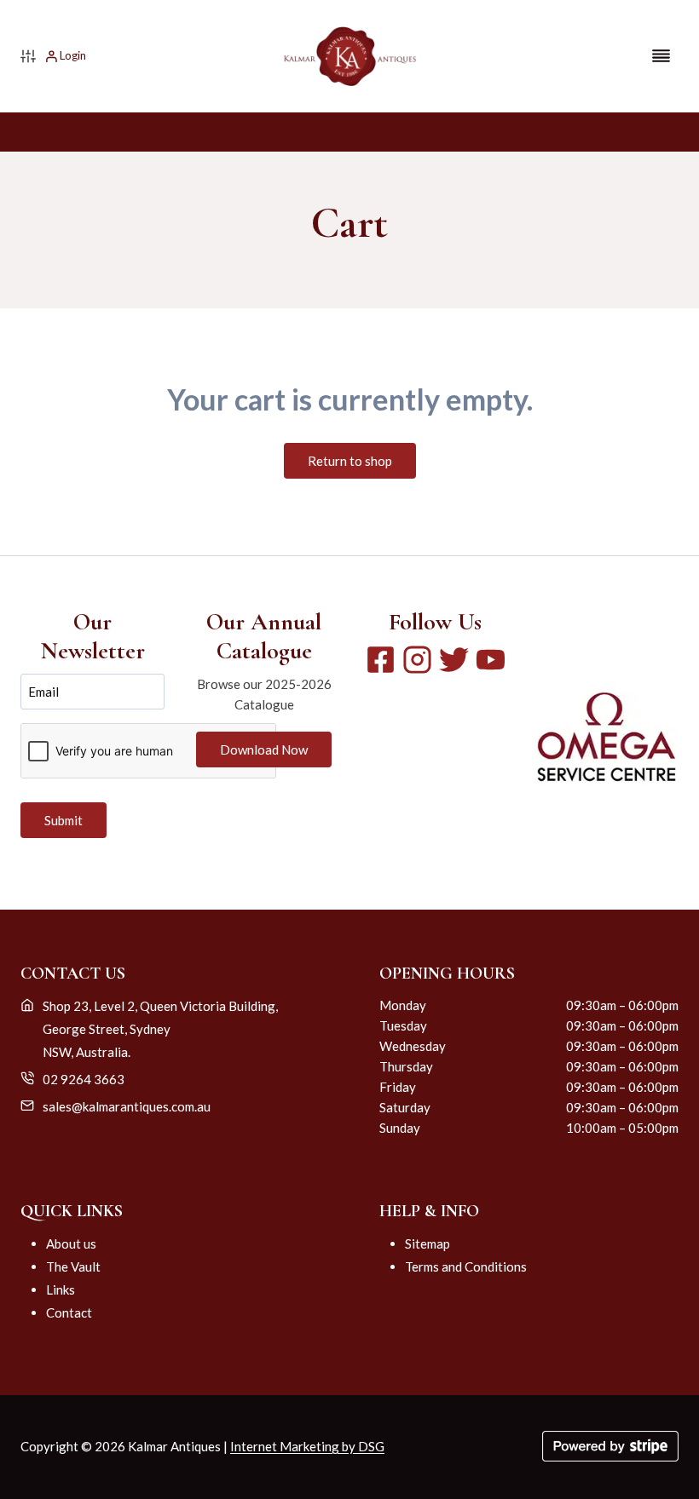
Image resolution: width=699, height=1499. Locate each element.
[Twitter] (454, 660)
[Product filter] (28, 56)
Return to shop (350, 460)
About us (71, 1243)
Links (60, 1289)
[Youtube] (490, 660)
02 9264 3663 (83, 1079)
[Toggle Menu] (661, 55)
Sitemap (427, 1243)
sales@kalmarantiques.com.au (127, 1106)
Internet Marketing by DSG (307, 1446)
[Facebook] (381, 660)
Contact (69, 1312)
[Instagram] (417, 660)
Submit (63, 820)
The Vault (73, 1266)
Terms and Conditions (466, 1266)
